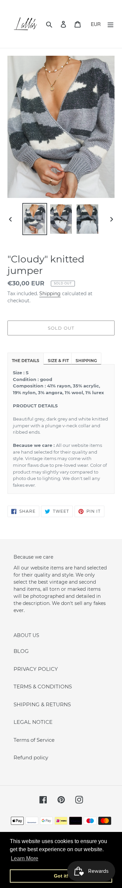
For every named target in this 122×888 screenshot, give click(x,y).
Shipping (50, 293)
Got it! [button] (61, 876)
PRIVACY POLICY (36, 669)
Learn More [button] (24, 858)
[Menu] (110, 24)
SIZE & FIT (58, 360)
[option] (34, 219)
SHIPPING (86, 360)
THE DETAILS (25, 360)
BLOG (21, 651)
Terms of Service (34, 740)
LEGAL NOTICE (33, 722)
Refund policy (31, 757)
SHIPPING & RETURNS (42, 704)
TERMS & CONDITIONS (43, 686)
